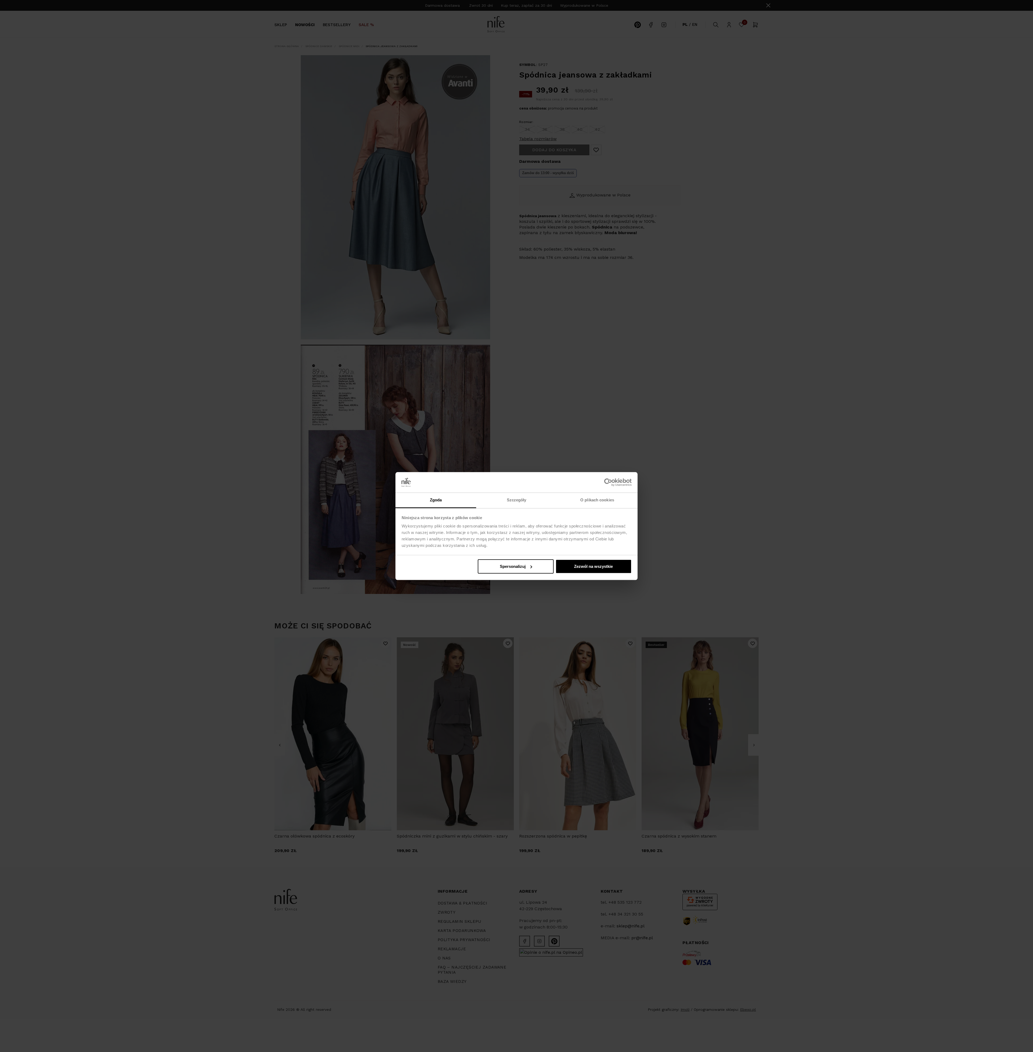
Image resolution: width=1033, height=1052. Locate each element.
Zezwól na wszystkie (593, 566)
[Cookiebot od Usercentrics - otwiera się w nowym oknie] (608, 482)
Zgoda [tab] (436, 500)
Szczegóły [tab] (516, 500)
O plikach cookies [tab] (597, 500)
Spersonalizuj (513, 566)
